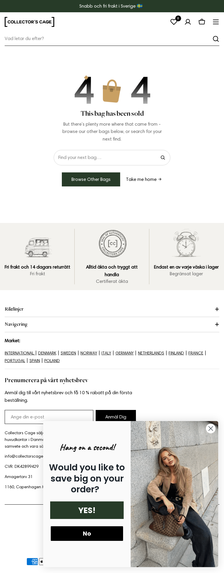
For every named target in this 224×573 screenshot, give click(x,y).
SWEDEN (68, 353)
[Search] (162, 157)
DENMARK (47, 353)
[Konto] (187, 21)
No (87, 533)
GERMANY (125, 353)
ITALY (106, 353)
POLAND (52, 360)
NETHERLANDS (151, 353)
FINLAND (176, 353)
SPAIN (34, 360)
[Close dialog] (211, 428)
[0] (173, 21)
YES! (87, 510)
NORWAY (88, 353)
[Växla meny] (215, 21)
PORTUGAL (15, 360)
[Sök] (215, 38)
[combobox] (112, 39)
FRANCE (195, 353)
